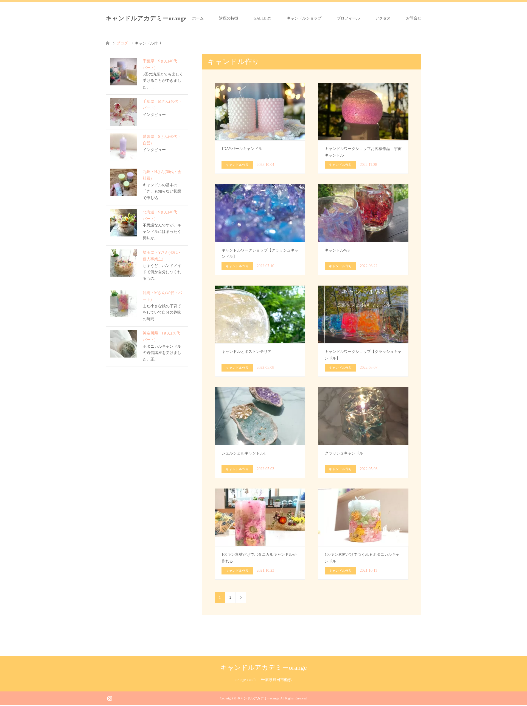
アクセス (383, 18)
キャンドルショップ (304, 18)
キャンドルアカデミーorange (146, 18)
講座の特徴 (228, 18)
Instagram (109, 697)
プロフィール (348, 18)
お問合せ (413, 18)
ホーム (198, 18)
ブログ (122, 43)
